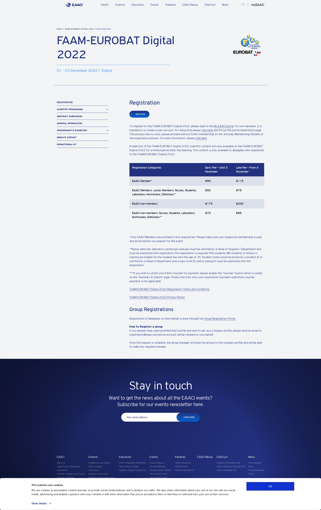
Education (138, 4)
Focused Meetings (158, 467)
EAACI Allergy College (128, 467)
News (225, 4)
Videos (251, 474)
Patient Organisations (184, 470)
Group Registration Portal (219, 318)
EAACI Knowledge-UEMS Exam (132, 463)
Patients (170, 4)
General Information (69, 123)
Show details (39, 503)
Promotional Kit (66, 144)
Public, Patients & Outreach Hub (231, 467)
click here (207, 130)
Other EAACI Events (158, 474)
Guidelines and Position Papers (101, 478)
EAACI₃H (210, 4)
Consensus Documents (98, 474)
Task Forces (93, 470)
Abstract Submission (69, 116)
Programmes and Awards (99, 463)
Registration (65, 102)
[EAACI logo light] (74, 5)
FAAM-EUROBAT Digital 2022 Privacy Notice (157, 297)
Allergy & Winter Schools (160, 470)
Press (250, 467)
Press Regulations (256, 470)
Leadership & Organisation (68, 467)
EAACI (105, 4)
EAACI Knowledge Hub (226, 470)
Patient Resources (183, 463)
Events (154, 4)
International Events (158, 478)
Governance (62, 470)
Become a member (65, 478)
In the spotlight (254, 463)
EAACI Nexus (190, 4)
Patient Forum (181, 467)
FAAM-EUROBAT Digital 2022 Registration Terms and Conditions (169, 289)
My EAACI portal (224, 126)
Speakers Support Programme (132, 470)
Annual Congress (157, 463)
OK (270, 486)
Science (120, 4)
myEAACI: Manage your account (71, 474)
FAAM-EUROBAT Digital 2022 (80, 29)
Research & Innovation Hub (228, 463)
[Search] (243, 5)
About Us (61, 463)
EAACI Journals (95, 467)
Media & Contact (67, 137)
